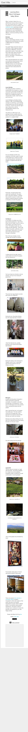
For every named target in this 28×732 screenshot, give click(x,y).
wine (18, 616)
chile (15, 616)
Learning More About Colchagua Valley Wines (14, 14)
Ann (21, 614)
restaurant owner (9, 27)
